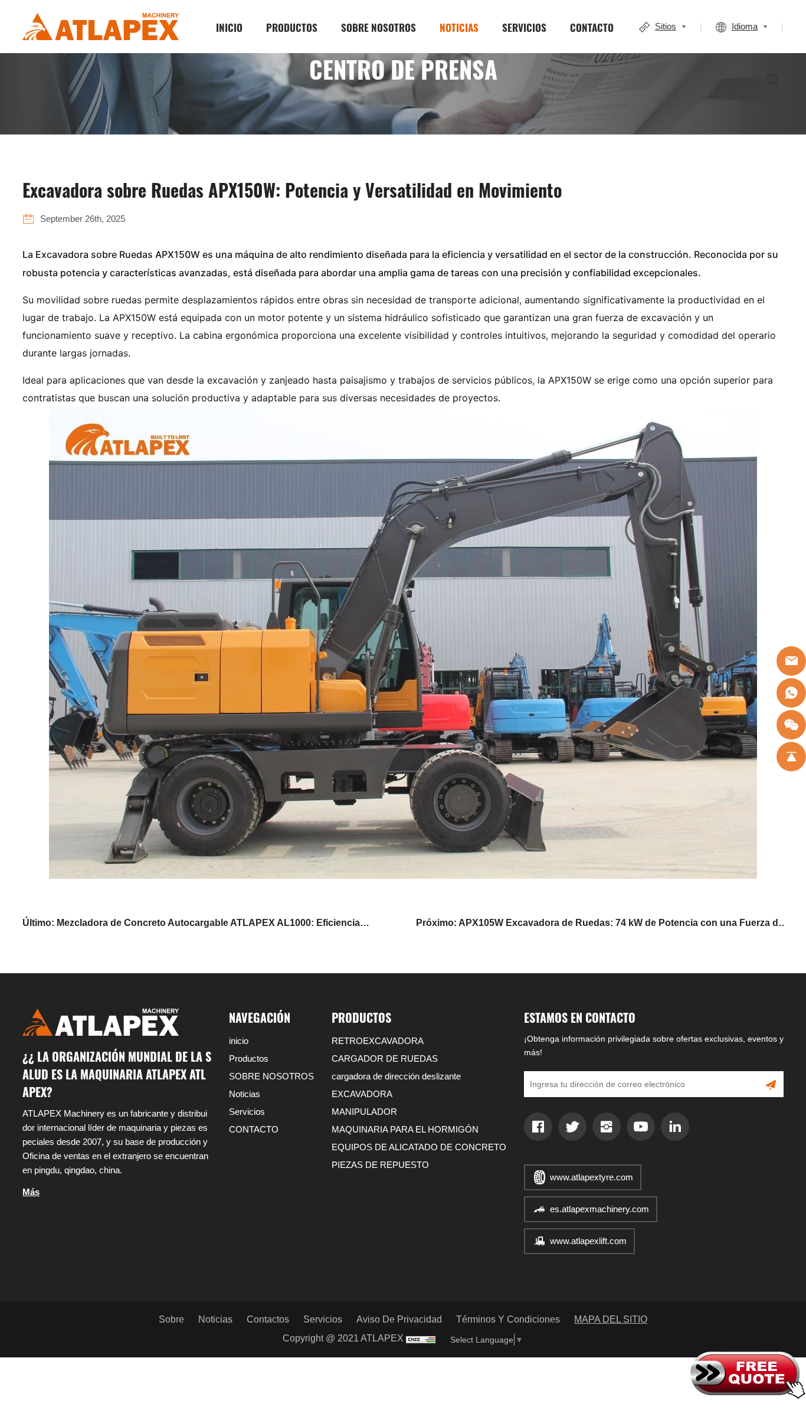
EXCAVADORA (362, 1094)
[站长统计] (420, 1339)
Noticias (459, 27)
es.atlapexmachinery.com (599, 1209)
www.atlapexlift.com (588, 1241)
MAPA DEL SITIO (610, 1319)
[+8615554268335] (791, 693)
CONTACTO (592, 27)
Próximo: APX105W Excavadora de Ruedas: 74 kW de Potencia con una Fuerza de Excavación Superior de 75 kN (600, 925)
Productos (291, 27)
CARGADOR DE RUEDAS (385, 1058)
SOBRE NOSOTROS (378, 27)
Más (31, 1192)
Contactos (268, 1319)
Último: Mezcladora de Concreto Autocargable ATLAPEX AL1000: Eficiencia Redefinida (191, 925)
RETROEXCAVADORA (378, 1041)
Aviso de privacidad (399, 1319)
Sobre (171, 1319)
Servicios (524, 27)
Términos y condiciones (508, 1319)
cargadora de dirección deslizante (396, 1076)
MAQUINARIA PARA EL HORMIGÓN (405, 1129)
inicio (229, 27)
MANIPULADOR (364, 1112)
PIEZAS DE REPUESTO (380, 1165)
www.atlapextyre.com (591, 1177)
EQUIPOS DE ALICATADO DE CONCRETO (419, 1147)
